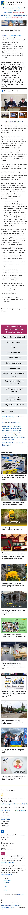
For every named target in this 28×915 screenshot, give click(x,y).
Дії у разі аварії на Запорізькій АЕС (14, 374)
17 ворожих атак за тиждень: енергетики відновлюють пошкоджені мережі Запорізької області (13, 777)
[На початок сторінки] (14, 912)
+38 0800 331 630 (16, 17)
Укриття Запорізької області (14, 337)
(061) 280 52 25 (5, 819)
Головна (4, 35)
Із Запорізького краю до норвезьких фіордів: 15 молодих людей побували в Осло (13, 751)
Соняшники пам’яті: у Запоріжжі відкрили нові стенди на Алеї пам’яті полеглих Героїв (12, 585)
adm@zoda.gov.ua (20, 810)
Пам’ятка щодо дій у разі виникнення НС (14, 382)
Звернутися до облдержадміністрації (14, 398)
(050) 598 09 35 (5, 810)
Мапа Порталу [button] (7, 790)
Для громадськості (15, 35)
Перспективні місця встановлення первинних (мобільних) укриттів (14, 329)
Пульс (14, 347)
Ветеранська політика (14, 363)
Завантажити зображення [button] (13, 121)
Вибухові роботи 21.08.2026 (10, 422)
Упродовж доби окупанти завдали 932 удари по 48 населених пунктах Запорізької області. (13, 612)
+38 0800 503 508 (18, 12)
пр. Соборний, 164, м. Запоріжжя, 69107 (13, 804)
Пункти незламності (14, 342)
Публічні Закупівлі (14, 358)
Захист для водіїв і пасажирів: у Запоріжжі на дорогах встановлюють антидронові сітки (12, 721)
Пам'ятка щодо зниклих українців (14, 390)
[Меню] (25, 3)
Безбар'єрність (14, 368)
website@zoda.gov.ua (7, 862)
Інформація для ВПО (10, 38)
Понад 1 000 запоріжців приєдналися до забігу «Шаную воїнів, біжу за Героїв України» (13, 477)
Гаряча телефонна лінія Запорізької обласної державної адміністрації (14, 10)
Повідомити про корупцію (14, 405)
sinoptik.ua (20, 894)
